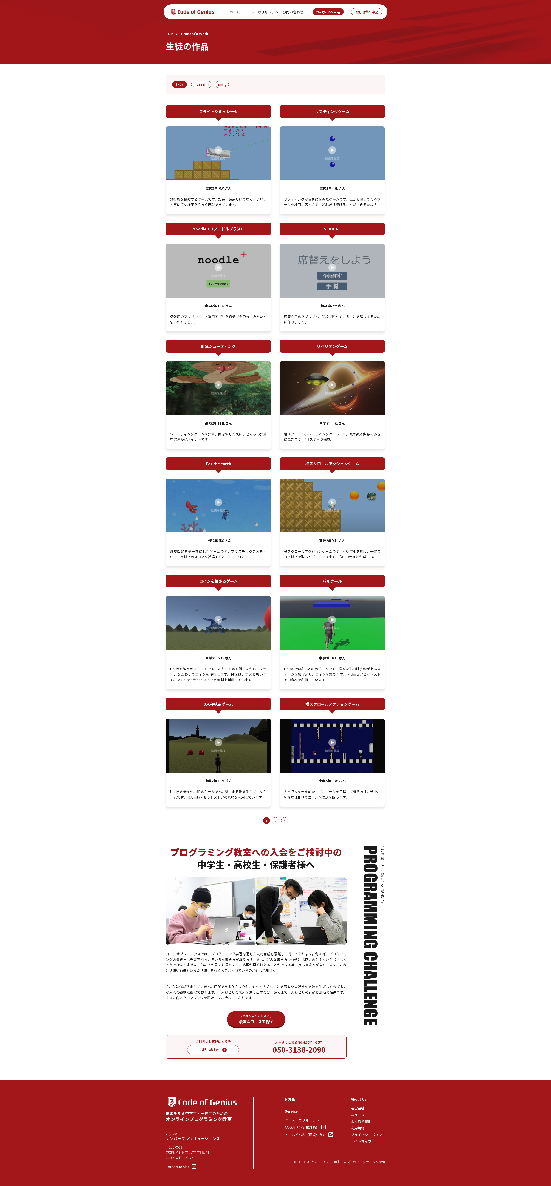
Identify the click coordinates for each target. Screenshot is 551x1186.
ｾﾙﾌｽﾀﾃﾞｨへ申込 (328, 11)
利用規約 (358, 1128)
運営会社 (358, 1108)
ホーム (234, 12)
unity (222, 84)
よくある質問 (361, 1121)
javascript (201, 84)
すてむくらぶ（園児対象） (305, 1134)
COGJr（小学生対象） (302, 1127)
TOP (169, 34)
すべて (179, 84)
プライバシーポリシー (368, 1134)
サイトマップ (361, 1141)
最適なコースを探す (256, 1019)
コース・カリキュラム (261, 12)
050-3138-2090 (299, 1049)
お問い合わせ (293, 12)
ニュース (357, 1114)
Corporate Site (178, 1166)
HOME (290, 1099)
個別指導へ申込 (366, 11)
